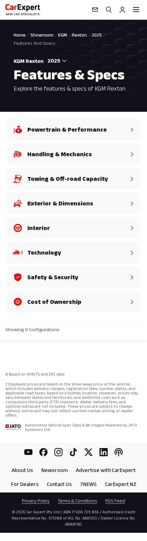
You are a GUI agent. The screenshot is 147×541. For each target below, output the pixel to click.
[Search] (109, 9)
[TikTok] (73, 452)
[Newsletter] (95, 9)
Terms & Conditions (77, 500)
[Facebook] (43, 452)
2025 (97, 35)
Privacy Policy (36, 500)
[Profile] (122, 9)
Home (20, 35)
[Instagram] (58, 452)
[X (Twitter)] (88, 452)
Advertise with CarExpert (106, 470)
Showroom (41, 35)
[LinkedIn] (103, 452)
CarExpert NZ (120, 484)
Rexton (79, 35)
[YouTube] (28, 452)
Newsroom (54, 470)
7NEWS (88, 484)
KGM (62, 35)
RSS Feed (115, 500)
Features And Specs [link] (34, 43)
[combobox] (55, 60)
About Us (22, 470)
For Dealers (25, 484)
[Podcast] (119, 452)
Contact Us (59, 484)
